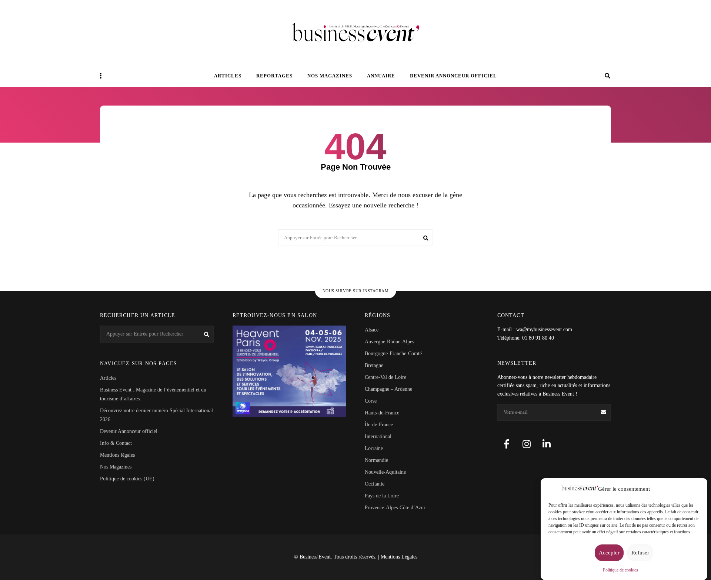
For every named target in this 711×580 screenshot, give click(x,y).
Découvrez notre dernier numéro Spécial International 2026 (156, 415)
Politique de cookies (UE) (127, 478)
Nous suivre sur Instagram (356, 291)
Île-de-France (379, 424)
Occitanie (374, 484)
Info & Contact (116, 443)
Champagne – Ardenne (388, 389)
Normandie (376, 460)
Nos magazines (329, 76)
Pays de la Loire (382, 496)
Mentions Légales (399, 557)
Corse (371, 401)
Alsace (371, 330)
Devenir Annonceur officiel (453, 76)
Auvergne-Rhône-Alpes (389, 341)
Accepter (609, 553)
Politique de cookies (620, 570)
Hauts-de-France (382, 413)
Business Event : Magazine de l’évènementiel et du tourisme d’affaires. (153, 394)
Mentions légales (117, 455)
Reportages (274, 76)
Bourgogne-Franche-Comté (393, 353)
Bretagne (374, 365)
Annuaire (381, 76)
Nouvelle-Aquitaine (385, 472)
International (378, 436)
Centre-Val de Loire (385, 377)
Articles (227, 76)
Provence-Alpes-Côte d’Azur (395, 507)
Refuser (640, 553)
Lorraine (374, 448)
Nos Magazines (115, 467)
